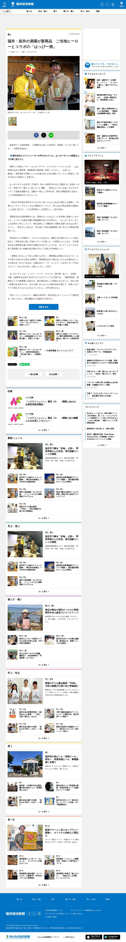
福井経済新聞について (55, 910)
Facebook (102, 4)
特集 (98, 11)
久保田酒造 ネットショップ (59, 350)
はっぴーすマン (32, 52)
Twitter (107, 4)
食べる (29, 11)
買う (55, 11)
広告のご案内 (51, 917)
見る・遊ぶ (42, 11)
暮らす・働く (68, 11)
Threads (113, 4)
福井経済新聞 (22, 4)
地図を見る (44, 307)
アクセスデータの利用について (58, 914)
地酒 (23, 52)
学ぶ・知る (85, 11)
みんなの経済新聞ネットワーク (18, 937)
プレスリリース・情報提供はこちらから (86, 910)
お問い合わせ (77, 914)
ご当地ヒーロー (14, 52)
